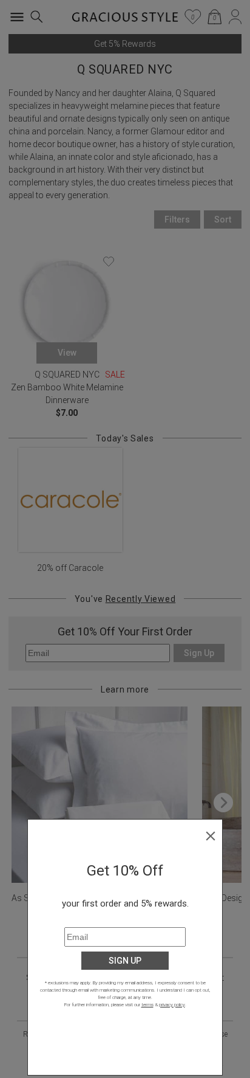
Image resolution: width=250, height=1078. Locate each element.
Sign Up (125, 961)
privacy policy (172, 1004)
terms (147, 1004)
